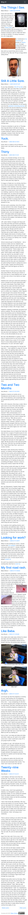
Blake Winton (14, 913)
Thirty (5, 152)
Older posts (23, 908)
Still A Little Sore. (13, 81)
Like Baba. (8, 631)
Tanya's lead (8, 27)
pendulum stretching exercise (16, 106)
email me (17, 564)
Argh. (4, 690)
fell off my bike (19, 87)
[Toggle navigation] (25, 2)
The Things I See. (13, 7)
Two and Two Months (10, 386)
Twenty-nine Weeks (10, 769)
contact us (8, 559)
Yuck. (5, 138)
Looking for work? (13, 537)
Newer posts (5, 908)
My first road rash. (13, 567)
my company (11, 545)
